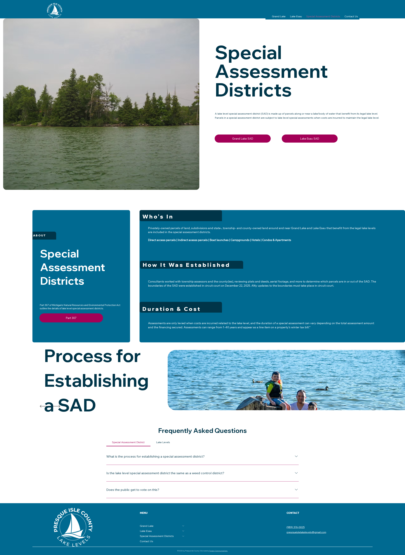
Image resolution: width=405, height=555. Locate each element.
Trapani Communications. (218, 551)
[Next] (56, 406)
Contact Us (146, 541)
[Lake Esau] (183, 530)
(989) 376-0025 (296, 527)
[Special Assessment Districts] (183, 536)
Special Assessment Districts (157, 536)
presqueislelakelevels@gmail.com (306, 532)
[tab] (128, 442)
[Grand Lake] (183, 525)
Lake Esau (146, 531)
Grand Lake (146, 525)
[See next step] (43, 406)
